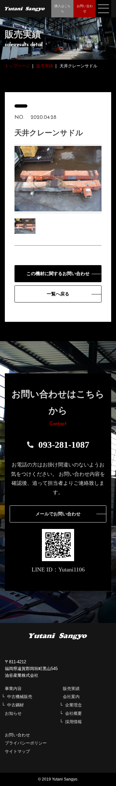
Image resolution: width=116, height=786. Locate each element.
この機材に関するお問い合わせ (58, 273)
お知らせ (13, 713)
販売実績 (71, 688)
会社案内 (71, 696)
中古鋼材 (15, 705)
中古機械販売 (19, 696)
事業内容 (13, 688)
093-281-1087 (63, 445)
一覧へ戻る (58, 294)
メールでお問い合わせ (58, 514)
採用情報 (73, 721)
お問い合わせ (17, 735)
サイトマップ (17, 751)
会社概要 (73, 713)
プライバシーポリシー (26, 743)
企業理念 (73, 705)
